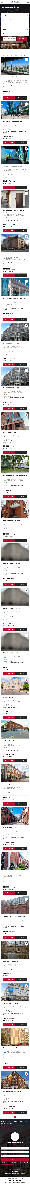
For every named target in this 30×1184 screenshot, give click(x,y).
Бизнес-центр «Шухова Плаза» (12, 827)
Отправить (15, 1159)
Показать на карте (11, 38)
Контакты (4, 1167)
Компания (21, 1178)
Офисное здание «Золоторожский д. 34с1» (14, 917)
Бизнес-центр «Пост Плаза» (11, 1048)
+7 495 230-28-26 (15, 1169)
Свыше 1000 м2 (14, 44)
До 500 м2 (20, 42)
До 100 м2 (4, 42)
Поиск (23, 38)
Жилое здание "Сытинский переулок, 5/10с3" (14, 211)
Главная (9, 1178)
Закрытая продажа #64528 (11, 608)
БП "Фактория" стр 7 (9, 784)
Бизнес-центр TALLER (9, 432)
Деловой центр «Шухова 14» (11, 872)
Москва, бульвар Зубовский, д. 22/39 (15, 1173)
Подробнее (21, 98)
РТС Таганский (7, 254)
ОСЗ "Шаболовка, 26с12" (10, 961)
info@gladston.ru (16, 1171)
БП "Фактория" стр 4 (9, 740)
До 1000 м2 (5, 44)
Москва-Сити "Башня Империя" (12, 77)
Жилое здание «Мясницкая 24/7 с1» (14, 343)
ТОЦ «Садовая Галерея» (10, 1003)
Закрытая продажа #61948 (11, 563)
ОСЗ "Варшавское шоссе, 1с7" (12, 520)
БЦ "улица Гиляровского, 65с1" (12, 1091)
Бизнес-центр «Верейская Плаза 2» (14, 298)
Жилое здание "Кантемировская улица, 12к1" (15, 476)
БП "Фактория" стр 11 (9, 697)
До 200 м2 (12, 42)
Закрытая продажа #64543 (11, 652)
